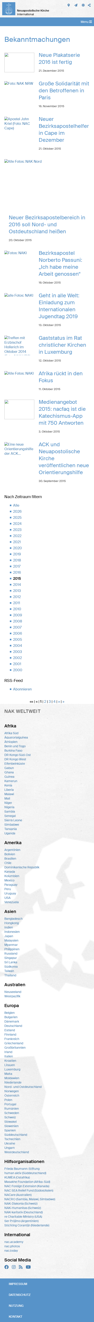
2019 (17, 554)
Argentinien (12, 850)
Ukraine (9, 1143)
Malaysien (11, 940)
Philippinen (11, 949)
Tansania (10, 829)
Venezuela (11, 902)
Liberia (9, 790)
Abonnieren (22, 689)
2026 (17, 511)
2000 (17, 670)
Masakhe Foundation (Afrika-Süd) (27, 1182)
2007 (17, 627)
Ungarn (9, 1148)
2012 (17, 597)
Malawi (9, 794)
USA (7, 898)
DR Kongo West (15, 759)
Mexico (9, 880)
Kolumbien (11, 876)
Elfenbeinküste (14, 764)
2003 (17, 651)
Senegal (10, 816)
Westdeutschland (16, 1152)
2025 (17, 517)
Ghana (9, 772)
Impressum (18, 1284)
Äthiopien (10, 742)
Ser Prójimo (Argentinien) (21, 1221)
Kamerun (10, 781)
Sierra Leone (13, 820)
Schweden (11, 1113)
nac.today (11, 1251)
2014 (17, 584)
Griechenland (13, 1043)
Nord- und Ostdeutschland (23, 1087)
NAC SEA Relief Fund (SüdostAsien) (28, 1190)
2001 (17, 664)
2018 (17, 560)
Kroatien (10, 1061)
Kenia (8, 785)
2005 (17, 639)
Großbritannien (15, 1048)
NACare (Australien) (17, 1195)
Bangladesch (13, 919)
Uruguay (10, 893)
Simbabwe (11, 825)
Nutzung (16, 1306)
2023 (17, 529)
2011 (16, 603)
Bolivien (9, 854)
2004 (17, 645)
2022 (17, 536)
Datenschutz (20, 1295)
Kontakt (15, 1317)
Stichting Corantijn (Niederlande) (26, 1225)
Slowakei (10, 1122)
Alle (16, 505)
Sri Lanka (10, 962)
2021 (17, 542)
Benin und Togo (15, 746)
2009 (17, 615)
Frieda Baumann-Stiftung (22, 1169)
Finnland (10, 1034)
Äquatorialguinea (16, 737)
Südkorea (11, 967)
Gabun (9, 768)
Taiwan (9, 971)
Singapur (10, 958)
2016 (17, 572)
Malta (8, 1074)
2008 (17, 621)
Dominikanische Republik (21, 867)
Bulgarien (10, 1017)
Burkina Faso (13, 750)
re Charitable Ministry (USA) (23, 1217)
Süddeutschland (15, 1135)
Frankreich (11, 1039)
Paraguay (10, 885)
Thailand (10, 975)
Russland (10, 953)
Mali (7, 798)
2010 (17, 609)
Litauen (9, 1065)
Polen (8, 1100)
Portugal (10, 1104)
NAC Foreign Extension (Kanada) (26, 1186)
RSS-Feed (13, 680)
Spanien (10, 1130)
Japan (8, 936)
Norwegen (11, 1091)
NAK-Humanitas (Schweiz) (22, 1208)
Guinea (9, 777)
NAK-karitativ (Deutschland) (23, 1212)
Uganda (9, 833)
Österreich (11, 1095)
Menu (85, 22)
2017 (17, 566)
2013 (17, 590)
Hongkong (11, 923)
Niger (8, 803)
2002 (17, 658)
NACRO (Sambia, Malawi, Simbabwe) (29, 1199)
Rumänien (11, 1109)
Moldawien (11, 1078)
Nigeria (9, 807)
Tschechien (12, 1139)
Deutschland (13, 1026)
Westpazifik (12, 996)
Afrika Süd (11, 733)
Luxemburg (12, 1069)
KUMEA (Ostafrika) (17, 1177)
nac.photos (12, 1246)
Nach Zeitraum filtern (23, 496)
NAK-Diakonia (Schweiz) (20, 1203)
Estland (9, 1030)
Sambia (9, 811)
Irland (8, 1052)
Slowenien (11, 1126)
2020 (17, 548)
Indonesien (12, 932)
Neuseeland (12, 992)
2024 (17, 523)
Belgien (9, 1013)
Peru (7, 889)
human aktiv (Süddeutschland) (25, 1173)
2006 (17, 633)
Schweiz (10, 1117)
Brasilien (10, 858)
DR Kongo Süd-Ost (17, 755)
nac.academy (13, 1242)
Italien (8, 1056)
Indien (8, 927)
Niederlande (12, 1082)
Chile (7, 863)
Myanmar (11, 945)
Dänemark (11, 1021)
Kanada (9, 872)
